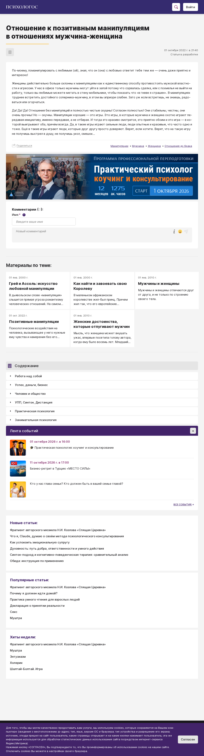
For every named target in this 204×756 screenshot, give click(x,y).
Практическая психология (35, 411)
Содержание (27, 365)
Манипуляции (119, 145)
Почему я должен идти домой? (33, 593)
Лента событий (24, 431)
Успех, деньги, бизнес (31, 385)
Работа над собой (28, 376)
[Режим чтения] (10, 52)
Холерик (16, 663)
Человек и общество (30, 394)
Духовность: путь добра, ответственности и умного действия (57, 548)
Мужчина (138, 145)
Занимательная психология (36, 420)
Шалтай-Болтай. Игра (26, 669)
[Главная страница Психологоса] (23, 7)
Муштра (16, 618)
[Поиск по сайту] (176, 7)
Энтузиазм (18, 656)
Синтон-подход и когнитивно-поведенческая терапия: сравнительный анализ (69, 555)
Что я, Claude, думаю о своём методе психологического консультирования (67, 536)
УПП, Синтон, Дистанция (33, 402)
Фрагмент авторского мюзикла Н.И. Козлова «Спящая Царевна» (58, 530)
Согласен (188, 739)
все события (183, 504)
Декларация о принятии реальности (37, 606)
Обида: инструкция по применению (37, 561)
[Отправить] (186, 231)
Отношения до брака (178, 145)
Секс (13, 612)
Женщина (154, 145)
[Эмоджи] (180, 232)
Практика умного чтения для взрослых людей (45, 599)
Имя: (18, 215)
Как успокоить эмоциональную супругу (40, 542)
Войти (190, 7)
